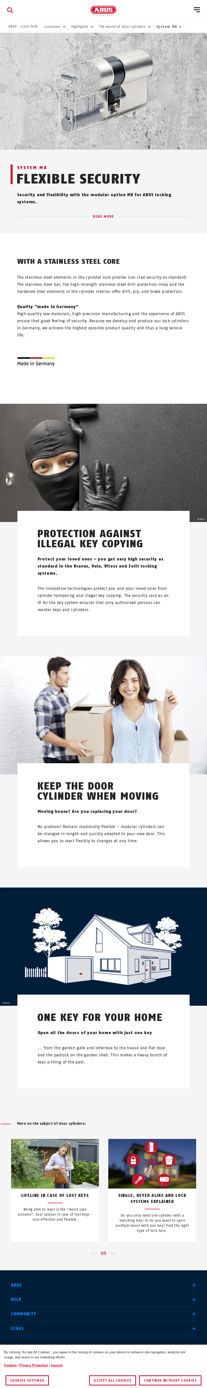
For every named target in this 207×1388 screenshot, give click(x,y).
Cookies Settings (27, 1380)
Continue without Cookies (170, 1380)
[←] (94, 1253)
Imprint (56, 1365)
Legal (17, 1328)
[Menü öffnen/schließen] (197, 10)
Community (23, 1314)
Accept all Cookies (112, 1380)
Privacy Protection (33, 1365)
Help (16, 1299)
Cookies (10, 1365)
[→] (113, 1253)
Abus (16, 1285)
